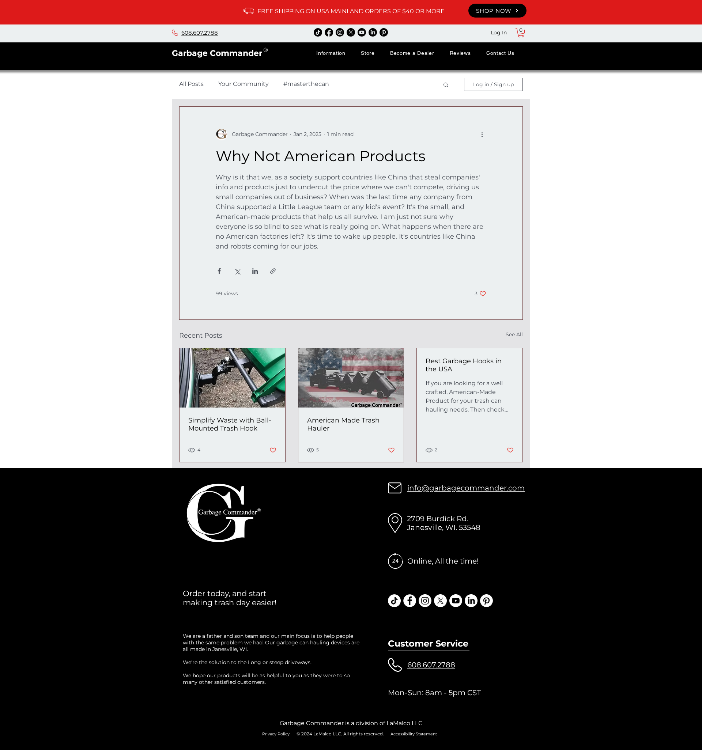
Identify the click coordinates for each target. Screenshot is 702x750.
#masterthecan (306, 83)
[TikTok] (318, 32)
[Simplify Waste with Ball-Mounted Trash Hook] (232, 378)
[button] (331, 53)
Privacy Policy (276, 733)
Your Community (243, 83)
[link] (521, 32)
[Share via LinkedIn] (255, 271)
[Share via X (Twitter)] (237, 271)
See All (514, 334)
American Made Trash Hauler (343, 424)
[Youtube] (362, 32)
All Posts (191, 83)
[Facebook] (329, 32)
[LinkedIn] (373, 32)
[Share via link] (272, 271)
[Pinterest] (384, 32)
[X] (351, 32)
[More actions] (482, 134)
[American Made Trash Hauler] (351, 378)
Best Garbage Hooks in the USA (464, 365)
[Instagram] (340, 32)
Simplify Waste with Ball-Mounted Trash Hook (229, 424)
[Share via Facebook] (219, 271)
